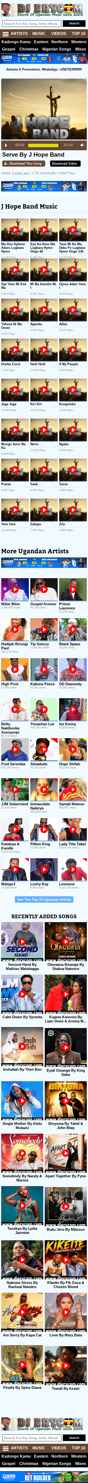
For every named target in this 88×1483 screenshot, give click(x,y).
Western (79, 42)
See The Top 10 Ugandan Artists (44, 899)
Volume (81, 145)
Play (6, 145)
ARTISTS (19, 33)
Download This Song (26, 163)
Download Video (64, 163)
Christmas (28, 49)
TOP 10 (78, 33)
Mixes (80, 49)
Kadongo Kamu (16, 42)
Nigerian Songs (56, 49)
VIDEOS (58, 33)
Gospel (8, 49)
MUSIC (39, 33)
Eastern (41, 42)
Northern (59, 42)
